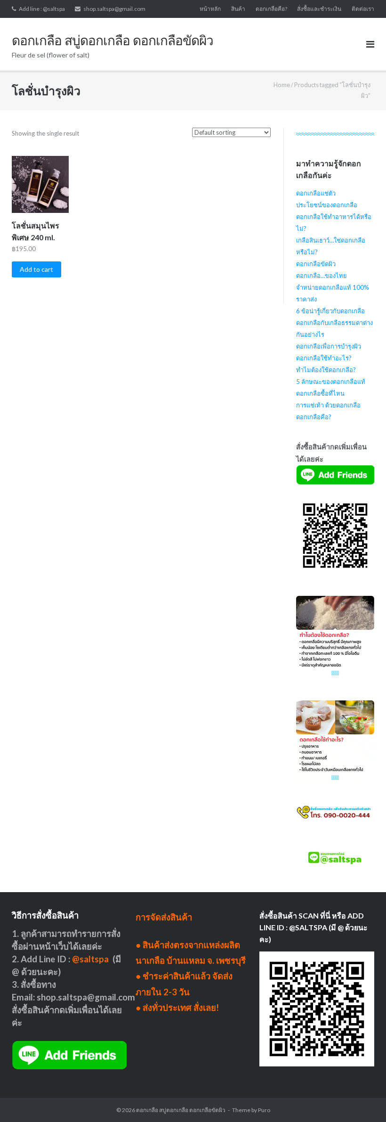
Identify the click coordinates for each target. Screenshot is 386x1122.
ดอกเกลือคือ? (271, 8)
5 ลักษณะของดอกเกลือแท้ (330, 381)
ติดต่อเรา (363, 8)
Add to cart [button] (36, 269)
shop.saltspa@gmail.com (114, 8)
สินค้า (238, 8)
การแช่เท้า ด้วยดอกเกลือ (328, 405)
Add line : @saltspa (42, 8)
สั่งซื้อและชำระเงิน (319, 8)
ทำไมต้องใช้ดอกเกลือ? (326, 370)
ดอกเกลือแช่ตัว (316, 193)
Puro (264, 1110)
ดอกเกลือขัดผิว (316, 264)
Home (281, 85)
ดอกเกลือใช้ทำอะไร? (324, 358)
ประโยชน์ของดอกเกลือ (326, 205)
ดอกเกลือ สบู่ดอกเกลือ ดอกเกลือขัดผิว (180, 1110)
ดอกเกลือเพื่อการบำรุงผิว (328, 346)
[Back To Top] (362, 1099)
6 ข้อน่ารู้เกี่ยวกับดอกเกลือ (330, 311)
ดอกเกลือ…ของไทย (321, 275)
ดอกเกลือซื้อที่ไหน (320, 393)
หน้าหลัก (210, 8)
